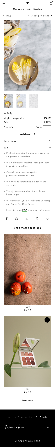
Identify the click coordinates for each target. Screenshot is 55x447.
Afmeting (9, 127)
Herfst (27, 307)
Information (15, 428)
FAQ (24, 210)
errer (10, 417)
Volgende (44, 16)
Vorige (34, 16)
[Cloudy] (37, 219)
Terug (9, 16)
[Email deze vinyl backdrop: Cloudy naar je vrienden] (47, 219)
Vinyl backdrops (26, 417)
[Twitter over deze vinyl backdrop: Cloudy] (27, 219)
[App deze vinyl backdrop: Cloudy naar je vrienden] (16, 219)
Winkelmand (25, 134)
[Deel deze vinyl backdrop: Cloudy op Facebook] (7, 219)
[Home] (27, 3)
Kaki (27, 389)
